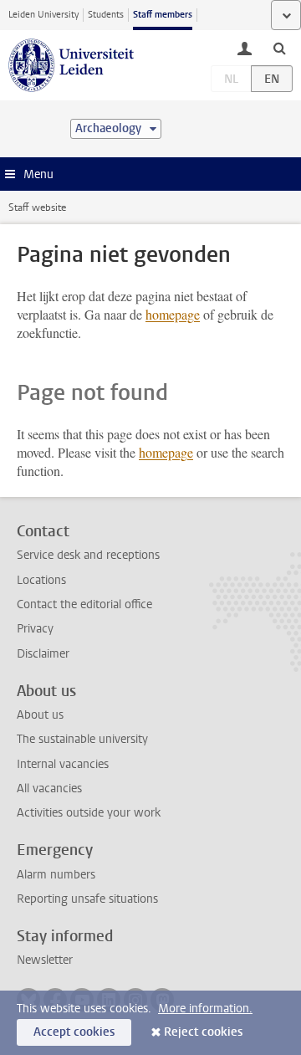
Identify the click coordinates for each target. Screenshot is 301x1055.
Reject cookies (203, 1032)
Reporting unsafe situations (87, 899)
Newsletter (45, 960)
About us (40, 715)
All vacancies (49, 788)
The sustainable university (82, 739)
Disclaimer (43, 654)
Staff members (162, 14)
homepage (172, 314)
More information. (205, 1009)
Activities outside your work (89, 813)
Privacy (35, 629)
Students (106, 14)
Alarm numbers (56, 875)
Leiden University (43, 14)
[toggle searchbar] (279, 47)
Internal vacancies (63, 764)
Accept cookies (74, 1032)
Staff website (37, 207)
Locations (41, 580)
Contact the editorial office (84, 604)
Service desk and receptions (88, 555)
